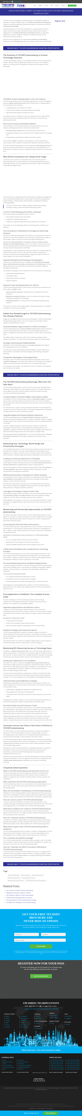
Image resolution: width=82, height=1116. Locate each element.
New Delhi (68, 1016)
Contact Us (20, 1069)
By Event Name (35, 1006)
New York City (24, 1018)
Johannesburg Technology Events (57, 1060)
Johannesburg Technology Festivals (73, 1060)
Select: (27, 1006)
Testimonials (21, 1063)
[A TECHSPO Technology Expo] (40, 1070)
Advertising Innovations (37, 875)
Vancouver (38, 1018)
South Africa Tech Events (68, 1088)
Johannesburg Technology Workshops (73, 1069)
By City (43, 1006)
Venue (4, 1063)
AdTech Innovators (25, 875)
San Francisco (24, 1027)
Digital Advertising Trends (14, 878)
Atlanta (7, 1016)
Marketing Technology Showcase (16, 880)
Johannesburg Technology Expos (57, 1069)
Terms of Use (49, 1108)
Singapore (68, 1018)
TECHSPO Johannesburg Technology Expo (36, 880)
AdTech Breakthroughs (13, 875)
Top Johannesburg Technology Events (57, 1065)
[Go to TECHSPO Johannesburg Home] (14, 6)
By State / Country (51, 1006)
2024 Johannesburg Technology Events (57, 1062)
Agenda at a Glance (8, 1062)
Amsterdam (39, 1028)
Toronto (38, 1016)
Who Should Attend (7, 1065)
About (4, 1060)
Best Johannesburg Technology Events (57, 1063)
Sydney (68, 1024)
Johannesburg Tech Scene (28, 878)
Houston (8, 1027)
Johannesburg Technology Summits (73, 1067)
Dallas (7, 1022)
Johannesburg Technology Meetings (73, 1062)
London (38, 1023)
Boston (7, 1018)
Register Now (60, 21)
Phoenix (23, 1022)
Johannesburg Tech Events (10, 1088)
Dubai (52, 1023)
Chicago (8, 1020)
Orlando (23, 1020)
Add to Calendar (17, 1)
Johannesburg (54, 1017)
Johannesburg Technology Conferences (57, 1067)
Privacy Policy (32, 1108)
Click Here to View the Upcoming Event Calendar (41, 1009)
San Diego (23, 1025)
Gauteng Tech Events (41, 1088)
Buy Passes (21, 1060)
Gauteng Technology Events (54, 1088)
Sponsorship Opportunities (24, 1065)
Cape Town (54, 1015)
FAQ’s (4, 1069)
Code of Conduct (41, 1108)
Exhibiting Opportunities (24, 1067)
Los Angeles (24, 1016)
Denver (7, 1025)
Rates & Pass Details (23, 1062)
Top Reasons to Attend (8, 1067)
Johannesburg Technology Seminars (73, 1065)
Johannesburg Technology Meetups (73, 1063)
